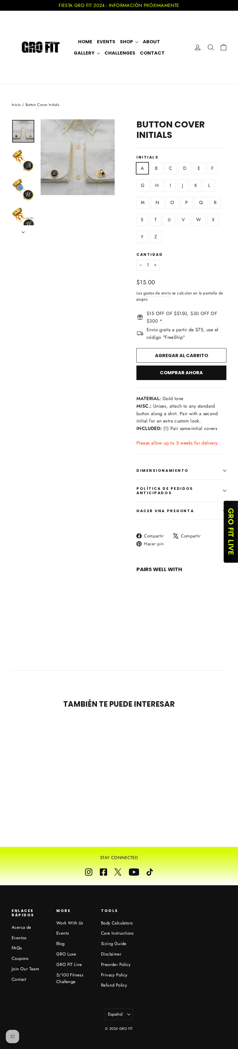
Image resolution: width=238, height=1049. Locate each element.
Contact (152, 53)
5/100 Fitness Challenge (69, 978)
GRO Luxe (66, 954)
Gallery (84, 53)
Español (115, 1014)
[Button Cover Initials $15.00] (147, 597)
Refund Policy (114, 985)
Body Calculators (117, 923)
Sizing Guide (114, 943)
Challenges (119, 53)
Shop (127, 41)
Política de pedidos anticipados (164, 490)
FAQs (17, 948)
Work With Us (69, 923)
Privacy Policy (114, 975)
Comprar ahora (181, 372)
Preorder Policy (116, 964)
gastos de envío (157, 293)
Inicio (16, 104)
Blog (60, 943)
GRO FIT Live (69, 964)
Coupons (20, 958)
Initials (147, 157)
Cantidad (149, 254)
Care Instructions (117, 933)
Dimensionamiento (162, 470)
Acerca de (21, 927)
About (151, 41)
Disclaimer (111, 954)
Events (106, 41)
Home (85, 41)
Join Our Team (25, 969)
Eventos (19, 938)
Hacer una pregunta (165, 510)
